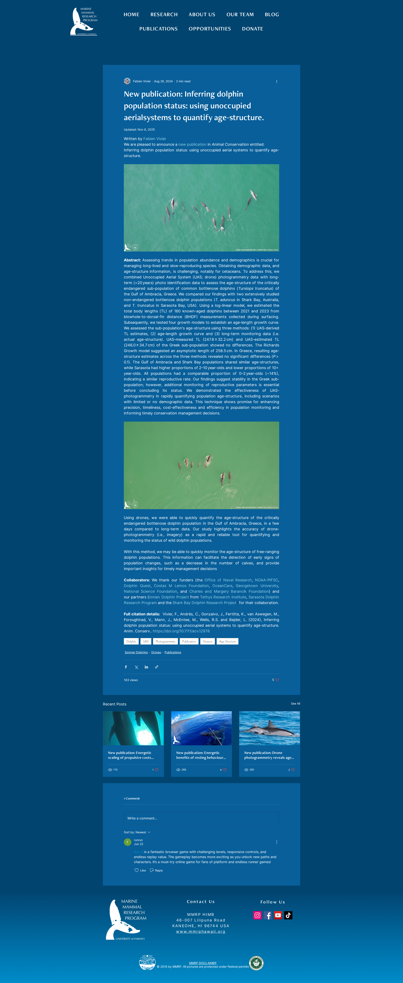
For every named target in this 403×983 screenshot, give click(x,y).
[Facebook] (268, 915)
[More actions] (276, 81)
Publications (208, 52)
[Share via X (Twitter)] (136, 667)
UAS (146, 641)
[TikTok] (288, 915)
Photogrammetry (165, 641)
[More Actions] (276, 842)
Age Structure (227, 641)
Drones (156, 652)
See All (295, 703)
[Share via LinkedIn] (146, 667)
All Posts (110, 52)
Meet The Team (175, 52)
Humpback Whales (243, 52)
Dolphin (131, 641)
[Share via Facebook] (126, 667)
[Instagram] (257, 915)
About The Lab (139, 52)
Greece (207, 641)
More (273, 52)
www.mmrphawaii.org (201, 931)
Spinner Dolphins (136, 652)
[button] (295, 52)
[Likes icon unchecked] (136, 870)
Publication (189, 641)
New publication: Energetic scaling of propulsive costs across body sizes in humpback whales (133, 755)
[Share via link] (157, 667)
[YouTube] (278, 915)
